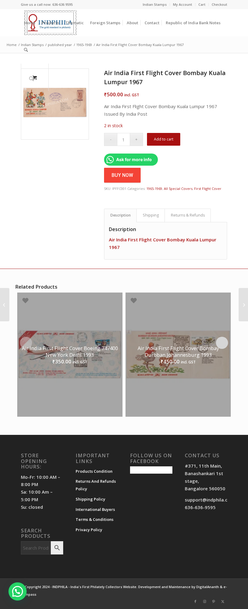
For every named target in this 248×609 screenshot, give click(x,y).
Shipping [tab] (151, 215)
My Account (182, 4)
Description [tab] (120, 215)
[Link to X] (222, 601)
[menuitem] (155, 4)
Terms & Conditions (94, 519)
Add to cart (163, 139)
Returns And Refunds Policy (96, 485)
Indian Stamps (155, 4)
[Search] (26, 50)
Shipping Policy (90, 499)
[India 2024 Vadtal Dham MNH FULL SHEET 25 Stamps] (4, 304)
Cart (201, 4)
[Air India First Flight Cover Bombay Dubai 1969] (243, 304)
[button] (17, 591)
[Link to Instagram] (204, 601)
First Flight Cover (207, 188)
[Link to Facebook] (195, 601)
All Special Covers (178, 188)
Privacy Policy (89, 529)
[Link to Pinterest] (213, 601)
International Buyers (95, 509)
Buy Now (122, 175)
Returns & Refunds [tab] (188, 215)
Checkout (219, 4)
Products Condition (94, 471)
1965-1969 (154, 188)
